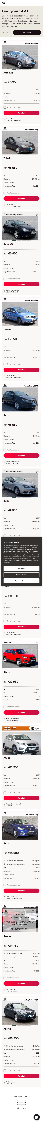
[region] (21, 561)
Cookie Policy (25, 560)
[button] (21, 55)
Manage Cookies (21, 574)
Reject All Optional (21, 581)
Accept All (21, 568)
